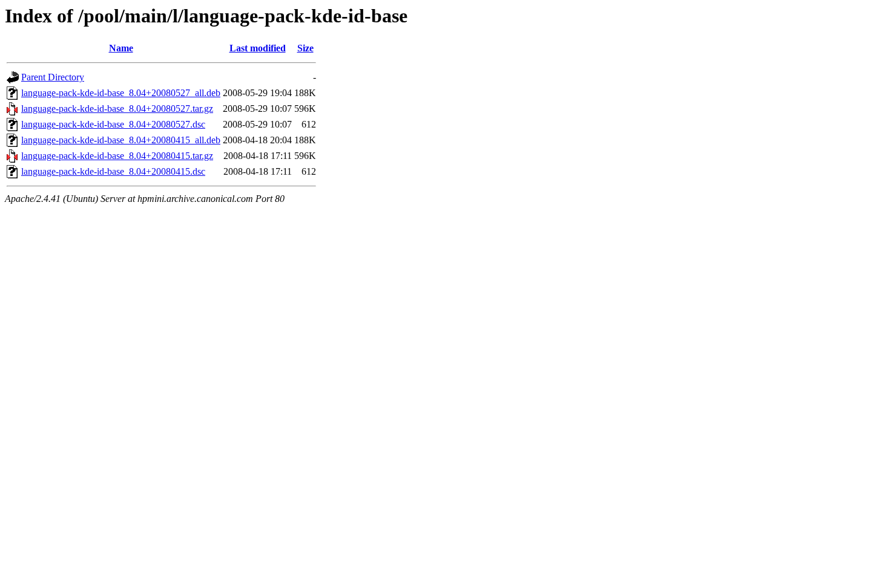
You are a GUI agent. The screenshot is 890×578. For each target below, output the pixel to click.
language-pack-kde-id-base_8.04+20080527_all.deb (120, 93)
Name (121, 48)
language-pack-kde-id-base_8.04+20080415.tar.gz (117, 156)
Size (305, 48)
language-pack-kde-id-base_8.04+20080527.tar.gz (117, 108)
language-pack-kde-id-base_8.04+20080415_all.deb (120, 140)
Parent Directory (52, 77)
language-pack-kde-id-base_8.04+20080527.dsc (113, 124)
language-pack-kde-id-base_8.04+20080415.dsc (113, 171)
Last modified (257, 48)
